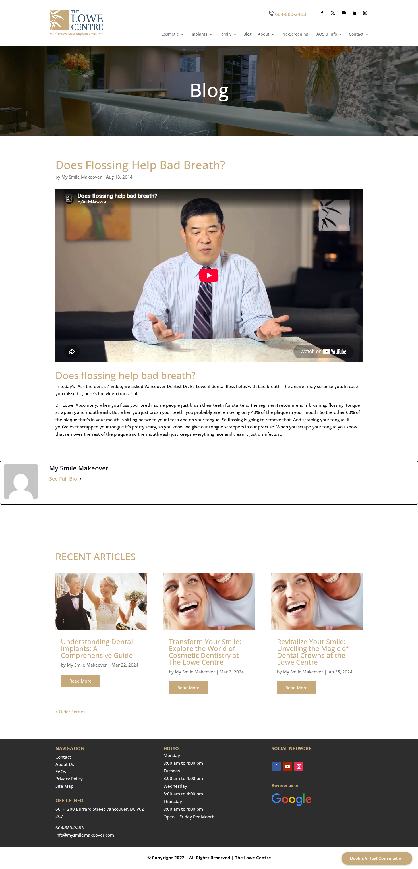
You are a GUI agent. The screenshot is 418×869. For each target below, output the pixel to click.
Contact (356, 34)
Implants (199, 34)
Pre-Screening (294, 34)
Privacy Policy (69, 778)
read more (80, 681)
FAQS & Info (325, 34)
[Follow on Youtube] (344, 13)
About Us (64, 764)
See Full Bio (63, 478)
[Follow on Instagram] (365, 13)
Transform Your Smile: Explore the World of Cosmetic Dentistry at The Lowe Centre (205, 652)
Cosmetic (170, 34)
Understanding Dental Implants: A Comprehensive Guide (97, 648)
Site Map (64, 786)
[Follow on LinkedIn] (354, 13)
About (263, 34)
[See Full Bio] (80, 479)
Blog (247, 34)
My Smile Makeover (81, 177)
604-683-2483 (290, 14)
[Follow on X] (333, 13)
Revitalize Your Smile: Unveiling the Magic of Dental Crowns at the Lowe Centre (312, 652)
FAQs (60, 771)
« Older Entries (70, 711)
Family (225, 34)
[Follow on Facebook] (322, 13)
